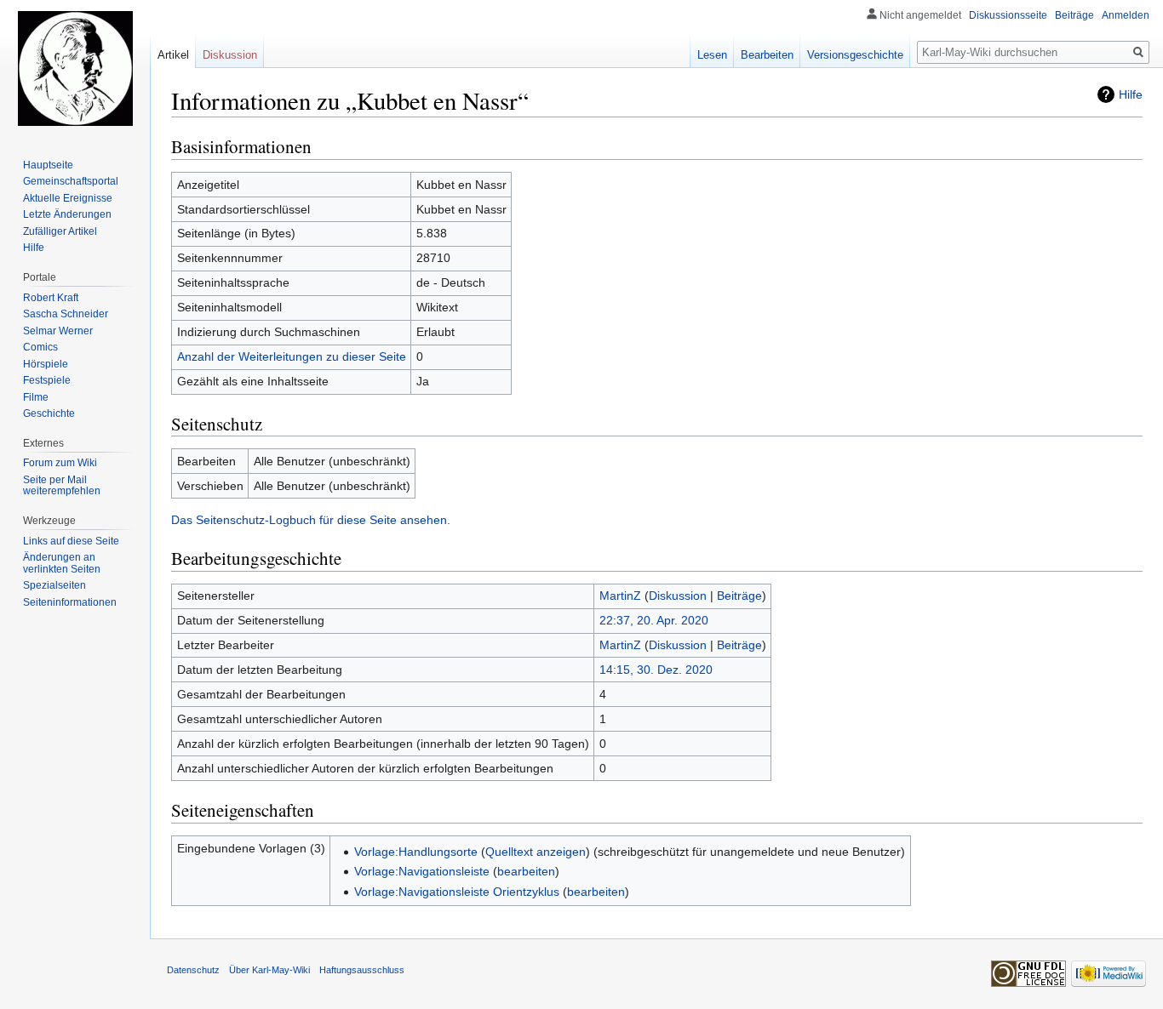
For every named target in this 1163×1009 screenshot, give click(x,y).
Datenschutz (193, 970)
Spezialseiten (54, 585)
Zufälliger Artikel (60, 231)
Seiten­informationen (70, 602)
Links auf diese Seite (71, 541)
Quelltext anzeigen (535, 851)
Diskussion (678, 595)
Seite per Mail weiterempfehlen (61, 486)
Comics (40, 347)
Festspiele (47, 380)
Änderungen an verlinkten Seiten (61, 563)
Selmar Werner (58, 331)
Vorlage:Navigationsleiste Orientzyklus (456, 891)
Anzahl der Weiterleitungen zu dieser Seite (291, 356)
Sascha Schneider (65, 314)
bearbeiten (526, 871)
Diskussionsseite (1008, 15)
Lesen (712, 54)
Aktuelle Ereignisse (67, 198)
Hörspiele (45, 364)
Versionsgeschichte (855, 54)
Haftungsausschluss (361, 970)
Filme (36, 397)
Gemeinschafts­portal (70, 181)
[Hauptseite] (75, 68)
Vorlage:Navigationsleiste (422, 871)
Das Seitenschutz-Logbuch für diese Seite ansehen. (310, 520)
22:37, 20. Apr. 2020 (653, 620)
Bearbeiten (767, 54)
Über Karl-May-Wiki (269, 970)
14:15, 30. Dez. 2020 (656, 669)
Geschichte (49, 413)
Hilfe (1131, 94)
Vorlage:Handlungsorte (416, 851)
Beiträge (739, 595)
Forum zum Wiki (60, 463)
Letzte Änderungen (67, 214)
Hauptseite (48, 165)
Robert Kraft (50, 298)
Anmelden (1125, 15)
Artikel (173, 54)
